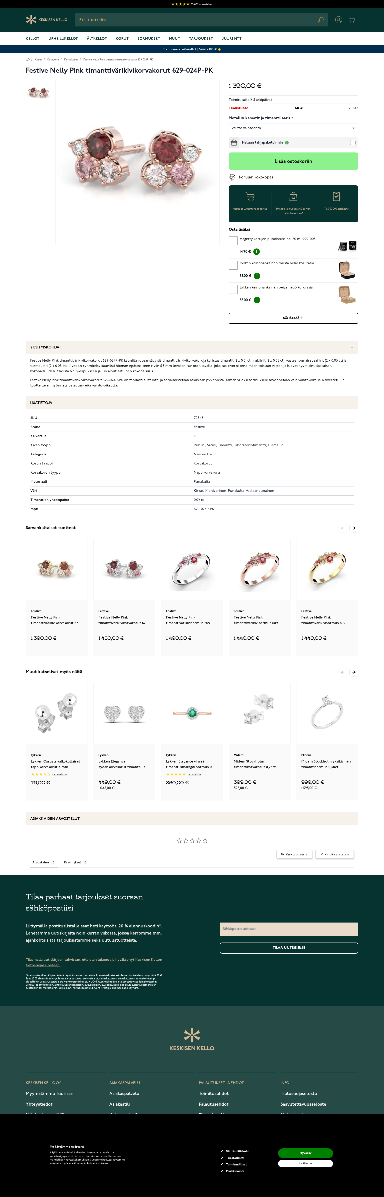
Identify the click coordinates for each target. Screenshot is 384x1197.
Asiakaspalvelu (124, 1093)
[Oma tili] (338, 19)
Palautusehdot (213, 1104)
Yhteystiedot (39, 1104)
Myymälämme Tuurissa (49, 1093)
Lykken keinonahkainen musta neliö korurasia (277, 263)
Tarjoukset (201, 39)
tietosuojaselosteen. (43, 965)
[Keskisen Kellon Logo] (47, 20)
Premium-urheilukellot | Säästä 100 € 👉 (192, 49)
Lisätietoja (41, 403)
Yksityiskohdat (45, 347)
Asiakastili (119, 1104)
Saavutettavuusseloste (303, 1104)
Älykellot (97, 39)
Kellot (33, 39)
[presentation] (230, 139)
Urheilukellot (63, 39)
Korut (122, 39)
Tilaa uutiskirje (289, 948)
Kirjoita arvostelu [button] (337, 854)
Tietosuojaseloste (299, 1093)
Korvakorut (71, 59)
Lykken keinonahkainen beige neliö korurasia (276, 287)
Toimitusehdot (214, 1093)
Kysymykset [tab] (72, 862)
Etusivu (28, 59)
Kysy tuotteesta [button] (296, 854)
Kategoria (53, 59)
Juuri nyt (232, 39)
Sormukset (149, 39)
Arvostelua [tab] (40, 862)
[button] (353, 528)
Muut (174, 39)
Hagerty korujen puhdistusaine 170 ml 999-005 (278, 239)
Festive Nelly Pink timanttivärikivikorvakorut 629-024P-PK (118, 59)
